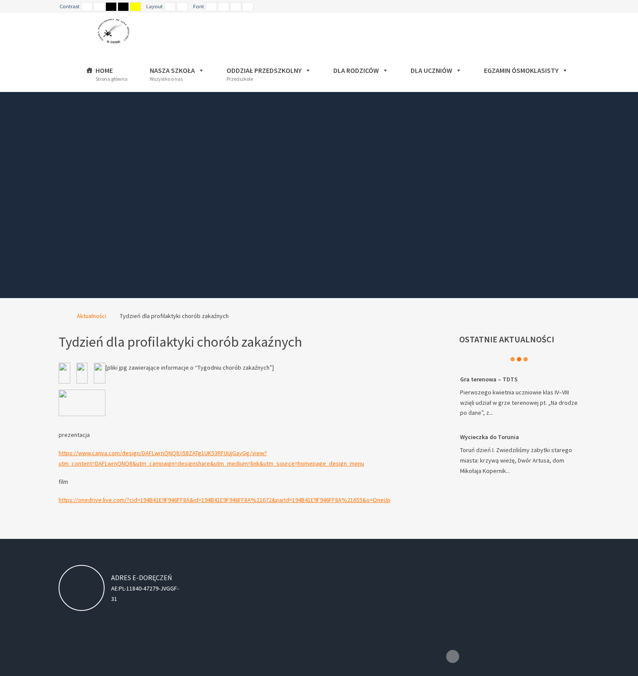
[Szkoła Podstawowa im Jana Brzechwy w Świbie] (117, 31)
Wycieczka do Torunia (489, 437)
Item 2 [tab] (519, 359)
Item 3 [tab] (525, 359)
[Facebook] (452, 656)
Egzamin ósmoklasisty (521, 70)
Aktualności (91, 316)
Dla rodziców (356, 70)
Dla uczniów (431, 70)
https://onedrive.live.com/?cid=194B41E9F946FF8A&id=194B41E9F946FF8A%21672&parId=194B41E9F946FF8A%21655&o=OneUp (225, 500)
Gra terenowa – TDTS (489, 379)
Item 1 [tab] (512, 359)
